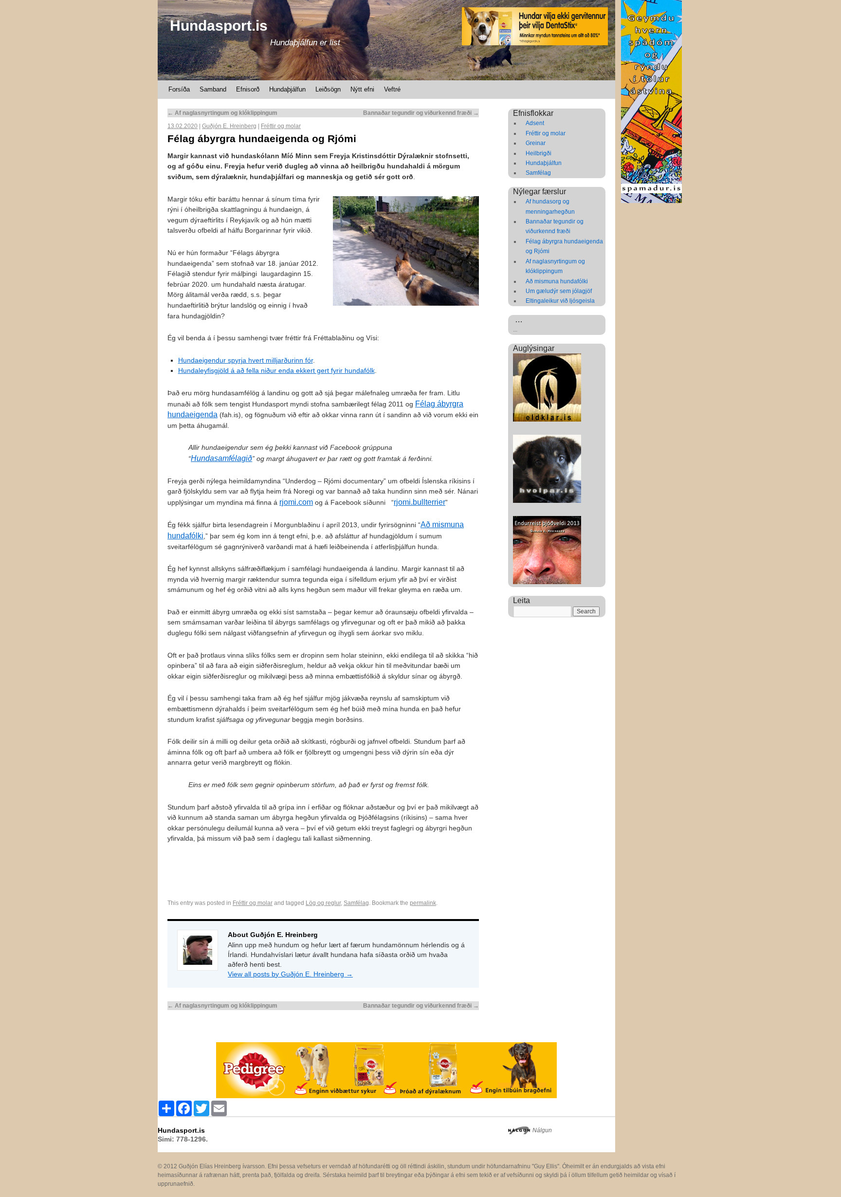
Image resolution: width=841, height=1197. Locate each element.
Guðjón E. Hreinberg (229, 126)
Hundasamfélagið (221, 458)
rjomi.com (296, 502)
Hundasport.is (219, 26)
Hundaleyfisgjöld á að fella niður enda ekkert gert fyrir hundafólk (276, 370)
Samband (213, 89)
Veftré (392, 89)
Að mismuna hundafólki (557, 281)
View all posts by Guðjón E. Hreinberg (290, 974)
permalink (423, 903)
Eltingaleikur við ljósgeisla (560, 300)
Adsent (535, 123)
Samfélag (356, 903)
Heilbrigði (538, 153)
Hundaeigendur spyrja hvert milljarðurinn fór (245, 360)
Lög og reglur (323, 903)
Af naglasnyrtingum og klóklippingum (222, 113)
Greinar (536, 143)
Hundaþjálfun (287, 89)
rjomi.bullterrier (419, 502)
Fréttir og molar (281, 126)
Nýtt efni (362, 89)
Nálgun (542, 1130)
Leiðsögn (328, 89)
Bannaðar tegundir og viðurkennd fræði (421, 113)
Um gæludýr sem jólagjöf (559, 291)
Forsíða (179, 89)
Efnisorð (247, 89)
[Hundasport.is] (386, 40)
